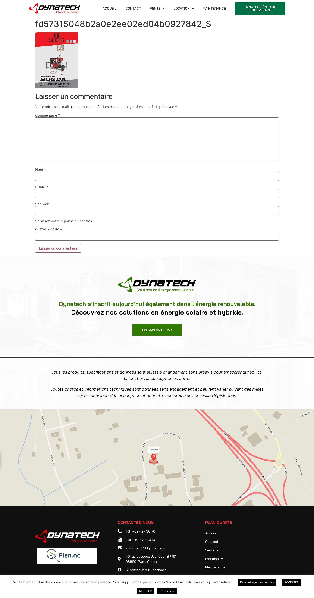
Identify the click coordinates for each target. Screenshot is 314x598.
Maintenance (214, 8)
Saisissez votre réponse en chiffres (63, 221)
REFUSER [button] (145, 591)
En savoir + (167, 591)
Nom (40, 169)
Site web (42, 204)
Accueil (109, 8)
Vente (155, 8)
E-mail (41, 187)
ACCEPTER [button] (291, 582)
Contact (133, 8)
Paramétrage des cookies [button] (257, 582)
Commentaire (47, 115)
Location (181, 8)
